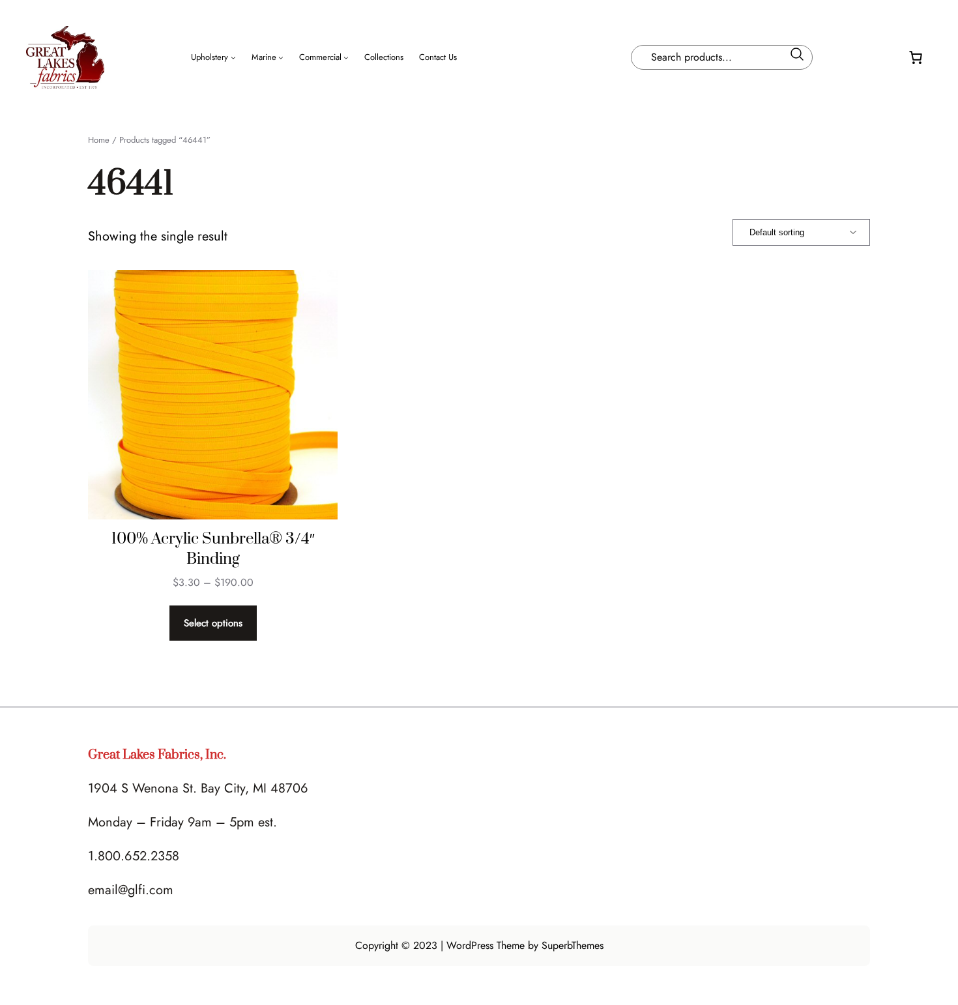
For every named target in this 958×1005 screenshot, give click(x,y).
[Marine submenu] (280, 57)
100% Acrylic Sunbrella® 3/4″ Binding (213, 549)
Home (98, 140)
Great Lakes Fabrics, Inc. (157, 755)
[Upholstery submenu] (233, 57)
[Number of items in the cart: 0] (915, 57)
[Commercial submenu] (346, 57)
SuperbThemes (572, 945)
